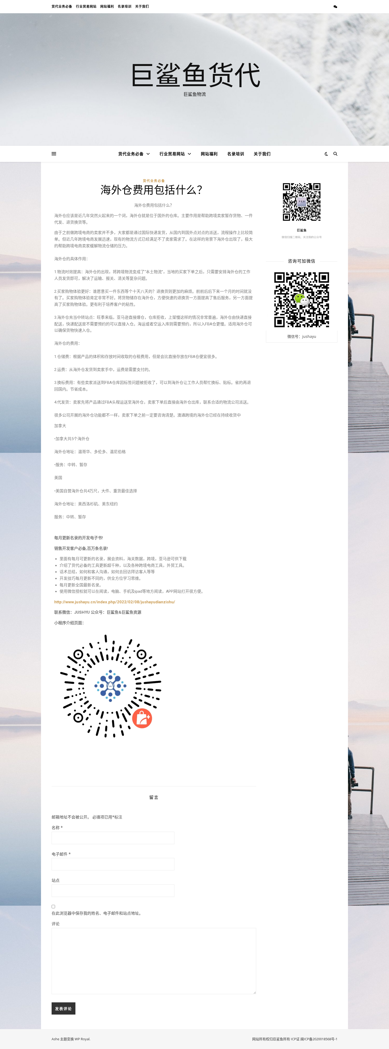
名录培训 (125, 6)
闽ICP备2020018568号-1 (318, 1039)
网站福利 (107, 6)
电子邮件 (61, 854)
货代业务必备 (62, 6)
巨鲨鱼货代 (194, 74)
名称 (57, 827)
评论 (56, 923)
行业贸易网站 (86, 6)
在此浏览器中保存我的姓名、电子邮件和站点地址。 (97, 913)
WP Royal (82, 1039)
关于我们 (142, 6)
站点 (56, 880)
